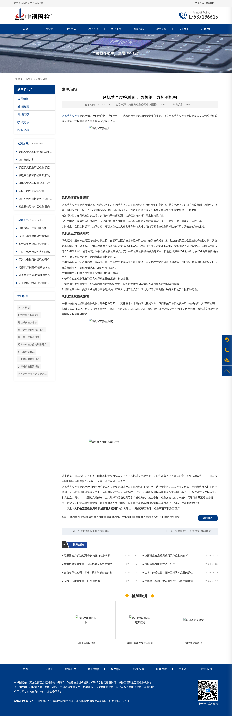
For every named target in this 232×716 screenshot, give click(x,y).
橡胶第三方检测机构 (28, 337)
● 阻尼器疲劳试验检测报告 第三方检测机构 (86, 555)
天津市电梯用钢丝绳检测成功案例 (38, 259)
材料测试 (71, 28)
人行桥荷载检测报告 (28, 366)
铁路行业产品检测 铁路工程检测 (37, 183)
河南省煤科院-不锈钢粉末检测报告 (38, 267)
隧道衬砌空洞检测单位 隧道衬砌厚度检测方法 (44, 198)
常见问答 (199, 3)
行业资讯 (23, 130)
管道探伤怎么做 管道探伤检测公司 (193, 531)
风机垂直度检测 (70, 115)
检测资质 (161, 28)
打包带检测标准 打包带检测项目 (95, 531)
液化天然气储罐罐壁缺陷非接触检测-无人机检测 (46, 235)
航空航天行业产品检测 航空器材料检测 (41, 167)
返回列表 (208, 518)
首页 (25, 28)
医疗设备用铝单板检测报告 (34, 243)
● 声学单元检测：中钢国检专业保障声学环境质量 (167, 582)
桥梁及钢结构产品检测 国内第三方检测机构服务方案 (48, 206)
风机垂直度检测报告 (147, 516)
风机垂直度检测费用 (170, 516)
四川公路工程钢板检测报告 (34, 282)
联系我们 (206, 28)
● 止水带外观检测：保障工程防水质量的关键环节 (167, 574)
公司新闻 (23, 99)
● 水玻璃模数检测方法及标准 (158, 564)
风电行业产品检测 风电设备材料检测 (39, 151)
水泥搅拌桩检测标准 (28, 314)
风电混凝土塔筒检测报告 (33, 228)
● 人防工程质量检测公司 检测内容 (81, 581)
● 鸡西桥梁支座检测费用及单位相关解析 (165, 555)
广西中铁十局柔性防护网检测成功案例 (40, 251)
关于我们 (184, 28)
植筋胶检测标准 (26, 351)
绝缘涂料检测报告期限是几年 (33, 344)
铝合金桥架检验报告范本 (31, 329)
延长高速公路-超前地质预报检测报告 (39, 275)
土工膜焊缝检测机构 (28, 359)
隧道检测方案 (26, 159)
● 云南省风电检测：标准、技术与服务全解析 (87, 572)
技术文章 (23, 122)
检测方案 (93, 28)
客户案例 (116, 28)
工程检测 (48, 28)
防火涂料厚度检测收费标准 (32, 373)
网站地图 (210, 3)
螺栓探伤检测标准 (27, 322)
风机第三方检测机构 (123, 516)
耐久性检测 (24, 307)
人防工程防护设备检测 (31, 190)
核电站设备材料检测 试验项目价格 (38, 175)
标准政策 (23, 106)
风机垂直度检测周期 (99, 516)
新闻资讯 (138, 28)
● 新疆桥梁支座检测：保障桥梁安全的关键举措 (87, 565)
